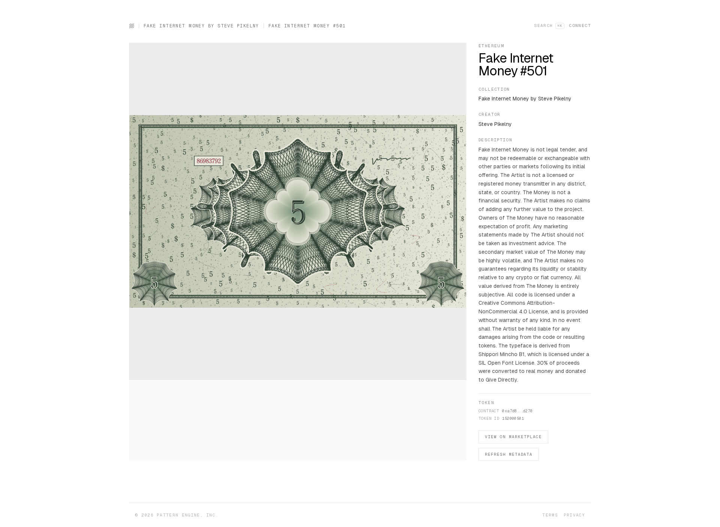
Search (548, 25)
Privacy (574, 515)
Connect (580, 25)
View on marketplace (513, 436)
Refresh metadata (508, 454)
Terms (550, 515)
